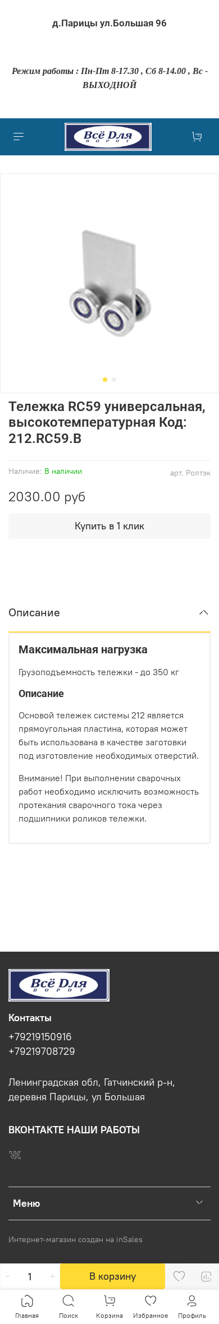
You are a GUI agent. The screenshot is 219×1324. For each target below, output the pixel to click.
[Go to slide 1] (105, 379)
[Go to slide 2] (114, 379)
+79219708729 (41, 1051)
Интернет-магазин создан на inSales (75, 1239)
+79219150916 (40, 1037)
